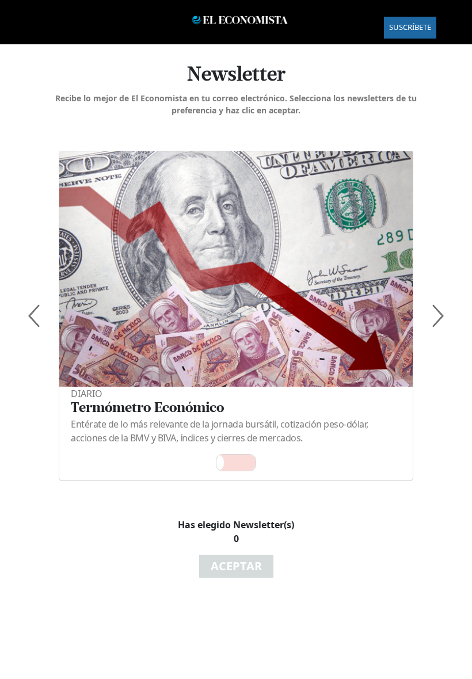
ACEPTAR (236, 566)
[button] (236, 462)
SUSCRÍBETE (410, 27)
